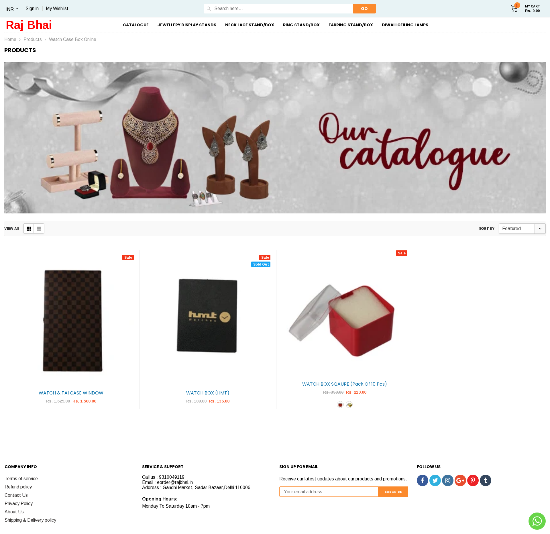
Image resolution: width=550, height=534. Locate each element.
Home (10, 39)
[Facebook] (422, 480)
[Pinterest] (473, 480)
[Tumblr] (485, 480)
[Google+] (460, 480)
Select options (344, 418)
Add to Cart (71, 418)
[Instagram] (447, 480)
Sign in (32, 8)
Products (32, 39)
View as (11, 228)
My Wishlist (57, 8)
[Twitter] (435, 480)
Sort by (486, 228)
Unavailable (208, 418)
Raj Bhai (29, 25)
